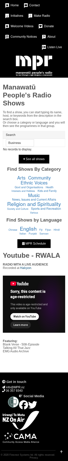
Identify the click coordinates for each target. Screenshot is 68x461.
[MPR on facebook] (23, 405)
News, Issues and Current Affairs (34, 199)
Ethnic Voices (34, 182)
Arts (21, 177)
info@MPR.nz (15, 387)
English (28, 228)
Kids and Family (47, 191)
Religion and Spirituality (34, 203)
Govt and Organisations (29, 187)
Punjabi (33, 233)
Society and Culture (17, 209)
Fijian (48, 229)
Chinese (12, 229)
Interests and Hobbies (23, 191)
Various (34, 212)
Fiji (40, 229)
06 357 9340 (14, 390)
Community (39, 177)
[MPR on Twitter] (32, 405)
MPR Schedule (35, 243)
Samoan (44, 233)
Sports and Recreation (46, 208)
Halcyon (25, 268)
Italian (22, 233)
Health (49, 187)
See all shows (35, 159)
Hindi (57, 229)
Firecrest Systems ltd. (21, 454)
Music (34, 195)
